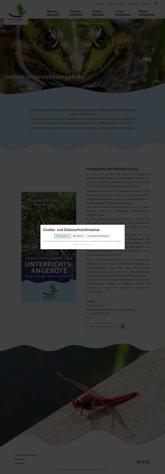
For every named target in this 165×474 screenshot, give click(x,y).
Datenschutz (78, 244)
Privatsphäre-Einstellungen (98, 236)
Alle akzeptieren (62, 236)
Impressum (87, 244)
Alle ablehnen (78, 236)
